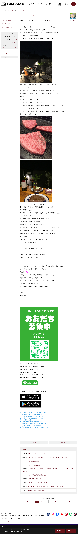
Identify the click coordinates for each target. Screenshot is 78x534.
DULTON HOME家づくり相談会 (34, 4)
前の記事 (34, 442)
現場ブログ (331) (6, 20)
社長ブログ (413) (6, 24)
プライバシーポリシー (36, 530)
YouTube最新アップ (50, 4)
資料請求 (59, 4)
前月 (3, 48)
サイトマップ (5, 521)
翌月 (16, 48)
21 (14, 42)
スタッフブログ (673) (7, 27)
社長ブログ (52, 20)
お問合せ (66, 4)
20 (12, 42)
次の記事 (63, 442)
